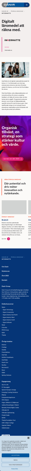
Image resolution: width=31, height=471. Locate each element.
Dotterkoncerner (8, 304)
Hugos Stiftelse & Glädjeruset (10, 402)
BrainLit (4, 344)
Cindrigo (4, 347)
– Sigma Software (7, 322)
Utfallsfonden (5, 428)
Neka (15, 460)
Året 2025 (5, 275)
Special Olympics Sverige (9, 389)
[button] (28, 438)
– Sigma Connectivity (8, 312)
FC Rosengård (6, 387)
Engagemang (6, 381)
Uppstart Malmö (6, 425)
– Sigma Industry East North (9, 314)
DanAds (4, 349)
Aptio (3, 332)
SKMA (3, 417)
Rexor (3, 370)
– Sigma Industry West (8, 317)
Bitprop (4, 395)
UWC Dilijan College (8, 423)
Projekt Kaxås (5, 415)
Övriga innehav (7, 341)
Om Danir (5, 267)
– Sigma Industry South (8, 320)
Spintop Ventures (6, 375)
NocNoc (4, 365)
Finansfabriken (6, 352)
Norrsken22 (5, 367)
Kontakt (4, 280)
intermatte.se (8, 50)
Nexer (3, 325)
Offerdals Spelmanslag (8, 412)
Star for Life (5, 384)
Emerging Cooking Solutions (10, 392)
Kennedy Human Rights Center (10, 407)
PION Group (5, 330)
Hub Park (4, 355)
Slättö (3, 372)
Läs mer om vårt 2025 (11, 159)
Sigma (3, 307)
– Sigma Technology (7, 309)
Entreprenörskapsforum (8, 397)
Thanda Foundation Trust (9, 420)
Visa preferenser (15, 465)
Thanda (4, 335)
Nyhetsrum (6, 271)
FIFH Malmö (5, 400)
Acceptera (16, 455)
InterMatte (5, 360)
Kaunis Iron (5, 362)
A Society (4, 327)
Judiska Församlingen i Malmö (10, 405)
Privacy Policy (14, 468)
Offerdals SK (5, 410)
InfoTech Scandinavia (7, 357)
